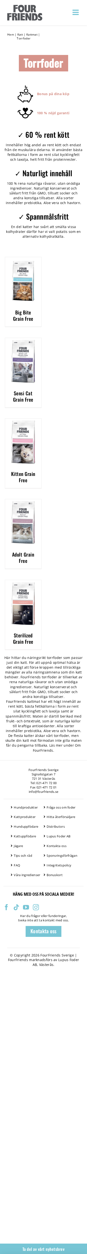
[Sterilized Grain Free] (23, 582)
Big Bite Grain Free (23, 315)
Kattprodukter (25, 817)
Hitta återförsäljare (61, 817)
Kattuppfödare (25, 836)
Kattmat (31, 34)
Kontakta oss (56, 846)
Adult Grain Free (23, 557)
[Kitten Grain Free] (23, 421)
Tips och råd (23, 855)
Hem (10, 34)
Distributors (56, 826)
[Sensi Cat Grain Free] (23, 340)
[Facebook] (6, 907)
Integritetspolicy (59, 865)
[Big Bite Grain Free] (23, 259)
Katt (20, 34)
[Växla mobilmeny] (76, 12)
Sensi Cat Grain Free (23, 396)
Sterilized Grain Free (23, 638)
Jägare (18, 846)
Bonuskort (55, 875)
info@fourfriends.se (43, 791)
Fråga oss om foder (61, 807)
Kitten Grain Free (23, 477)
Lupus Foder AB (58, 836)
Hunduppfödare (26, 826)
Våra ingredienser (27, 875)
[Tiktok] (16, 907)
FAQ (17, 865)
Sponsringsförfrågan (62, 855)
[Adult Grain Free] (23, 502)
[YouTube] (26, 907)
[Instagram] (36, 907)
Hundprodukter (26, 807)
